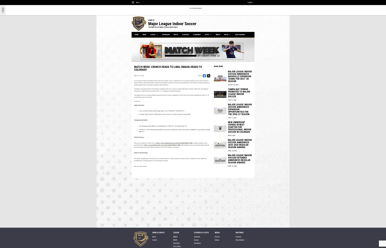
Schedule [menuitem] (185, 35)
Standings (197, 243)
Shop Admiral (240, 240)
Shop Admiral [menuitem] (241, 35)
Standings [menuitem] (197, 35)
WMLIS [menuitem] (219, 35)
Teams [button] (251, 2)
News (154, 236)
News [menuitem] (144, 35)
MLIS (135, 3)
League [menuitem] (154, 35)
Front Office (177, 246)
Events (154, 240)
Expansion (176, 243)
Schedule (197, 236)
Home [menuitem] (137, 35)
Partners (238, 236)
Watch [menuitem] (176, 35)
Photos (217, 236)
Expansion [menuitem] (166, 35)
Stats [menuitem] (208, 35)
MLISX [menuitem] (227, 35)
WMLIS (175, 236)
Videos (217, 240)
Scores (196, 240)
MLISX (175, 240)
